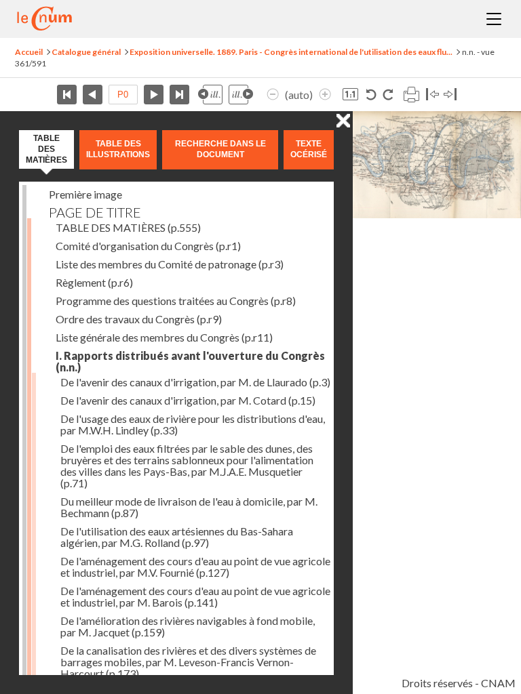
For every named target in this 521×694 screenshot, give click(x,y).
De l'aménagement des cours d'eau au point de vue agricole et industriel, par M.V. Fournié (195, 566)
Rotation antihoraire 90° (371, 94)
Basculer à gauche (432, 94)
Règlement (94, 282)
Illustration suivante (241, 94)
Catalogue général (86, 52)
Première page (67, 94)
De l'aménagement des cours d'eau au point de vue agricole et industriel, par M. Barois (195, 596)
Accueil (29, 52)
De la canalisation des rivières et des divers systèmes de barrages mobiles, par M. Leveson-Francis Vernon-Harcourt (188, 662)
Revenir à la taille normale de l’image (350, 94)
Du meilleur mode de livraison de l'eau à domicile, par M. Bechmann (188, 507)
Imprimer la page (411, 94)
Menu (494, 19)
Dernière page (179, 94)
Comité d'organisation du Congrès (148, 245)
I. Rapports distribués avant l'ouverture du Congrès (190, 361)
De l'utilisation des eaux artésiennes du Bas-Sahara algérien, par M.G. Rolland (176, 537)
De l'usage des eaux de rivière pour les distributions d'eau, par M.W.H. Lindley (192, 424)
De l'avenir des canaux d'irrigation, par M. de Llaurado (195, 381)
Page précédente (92, 94)
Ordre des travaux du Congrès (139, 318)
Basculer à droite (450, 94)
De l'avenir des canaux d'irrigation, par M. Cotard (187, 400)
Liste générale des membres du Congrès (164, 337)
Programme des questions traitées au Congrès (176, 300)
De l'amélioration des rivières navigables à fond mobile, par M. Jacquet (187, 626)
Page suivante (153, 94)
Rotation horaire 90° (388, 94)
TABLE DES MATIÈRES (128, 227)
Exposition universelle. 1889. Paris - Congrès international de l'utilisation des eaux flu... (291, 52)
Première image (85, 194)
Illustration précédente (210, 94)
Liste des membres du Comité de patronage (170, 264)
